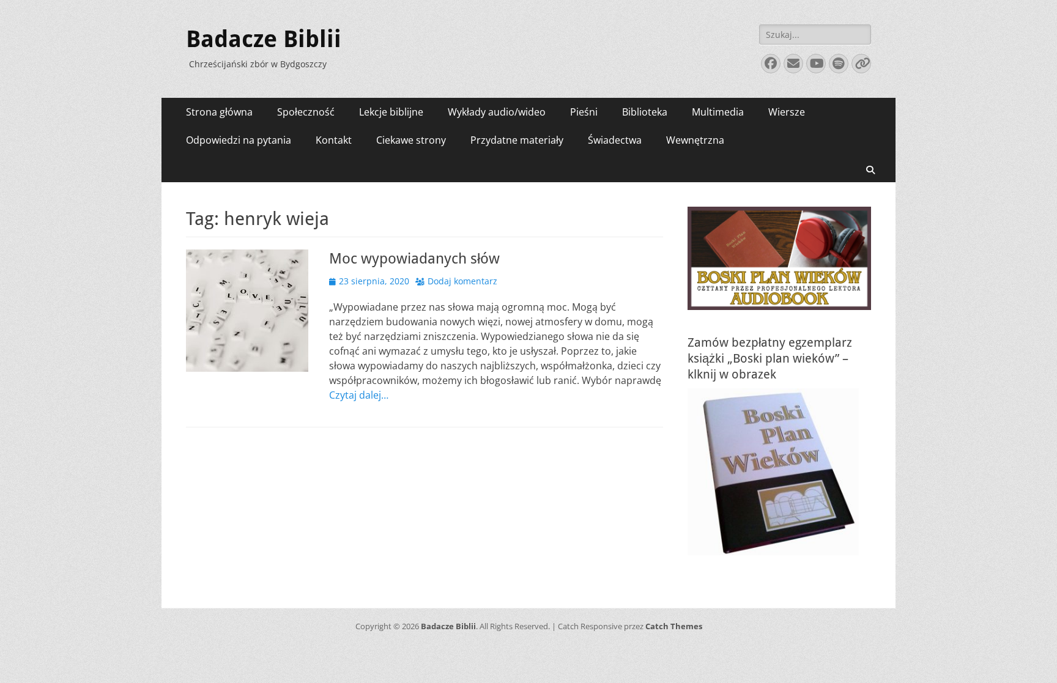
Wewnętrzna (695, 140)
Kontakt (334, 140)
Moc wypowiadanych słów (414, 258)
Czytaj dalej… (358, 395)
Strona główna (219, 112)
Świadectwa (615, 140)
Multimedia (718, 112)
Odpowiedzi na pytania (238, 140)
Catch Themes (673, 626)
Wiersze (786, 112)
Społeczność (306, 112)
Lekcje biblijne (391, 112)
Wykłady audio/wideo (497, 112)
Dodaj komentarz (462, 281)
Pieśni (584, 112)
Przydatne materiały (516, 140)
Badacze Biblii (263, 39)
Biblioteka (644, 112)
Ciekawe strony (411, 140)
